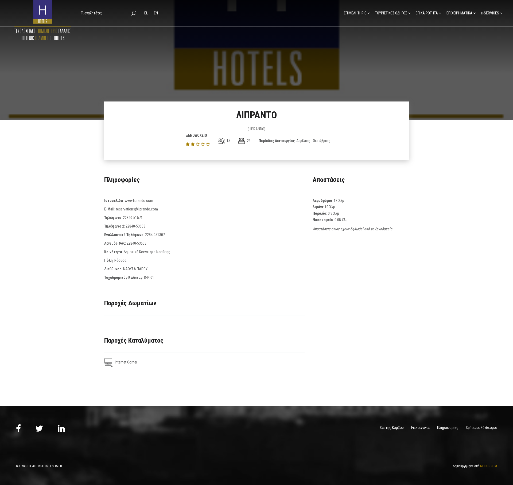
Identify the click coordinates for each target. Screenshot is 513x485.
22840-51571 (133, 218)
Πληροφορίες (447, 427)
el (146, 13)
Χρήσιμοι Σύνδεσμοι (481, 427)
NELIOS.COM (488, 466)
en (156, 13)
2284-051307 (155, 235)
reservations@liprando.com (137, 209)
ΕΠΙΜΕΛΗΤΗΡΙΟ (355, 13)
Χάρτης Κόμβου (392, 427)
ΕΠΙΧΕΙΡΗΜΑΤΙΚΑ (459, 13)
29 (248, 141)
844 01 (149, 277)
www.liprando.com (139, 200)
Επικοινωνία (420, 427)
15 (228, 141)
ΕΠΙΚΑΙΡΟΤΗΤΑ (427, 13)
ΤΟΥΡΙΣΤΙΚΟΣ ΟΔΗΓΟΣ (391, 13)
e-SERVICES (490, 13)
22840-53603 (135, 226)
